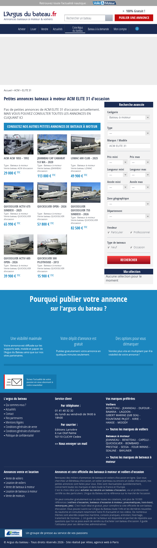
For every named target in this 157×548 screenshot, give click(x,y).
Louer (33, 29)
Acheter (21, 29)
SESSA (125, 447)
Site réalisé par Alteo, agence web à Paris (92, 542)
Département (114, 211)
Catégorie (112, 112)
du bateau (77, 28)
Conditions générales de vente (21, 426)
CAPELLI (144, 440)
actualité (112, 511)
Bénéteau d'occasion (80, 480)
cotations (116, 499)
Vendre (44, 29)
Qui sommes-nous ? (16, 405)
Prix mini (112, 157)
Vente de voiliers (14, 478)
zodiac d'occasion (137, 480)
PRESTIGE (112, 447)
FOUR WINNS (140, 447)
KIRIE (135, 419)
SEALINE (111, 450)
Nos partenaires (14, 418)
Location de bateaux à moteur (21, 491)
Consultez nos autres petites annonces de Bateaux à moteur (52, 126)
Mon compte (120, 29)
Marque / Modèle (117, 140)
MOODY (123, 422)
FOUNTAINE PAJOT (117, 419)
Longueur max (138, 169)
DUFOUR (144, 408)
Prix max (135, 157)
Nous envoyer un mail (73, 443)
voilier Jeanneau (104, 480)
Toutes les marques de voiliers (129, 429)
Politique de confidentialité (20, 435)
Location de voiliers (16, 482)
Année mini (114, 182)
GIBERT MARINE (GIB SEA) (122, 415)
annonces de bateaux (92, 477)
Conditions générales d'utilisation (23, 431)
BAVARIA (111, 411)
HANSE (110, 422)
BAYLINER (125, 450)
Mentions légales (15, 422)
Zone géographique (118, 198)
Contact (10, 413)
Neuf (114, 247)
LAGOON (125, 411)
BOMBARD (132, 443)
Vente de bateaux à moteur (20, 487)
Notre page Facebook (111, 11)
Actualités (57, 29)
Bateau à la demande (98, 29)
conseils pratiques (110, 514)
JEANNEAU (129, 408)
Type (109, 128)
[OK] (109, 18)
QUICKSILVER (114, 443)
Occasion (139, 247)
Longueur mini (115, 169)
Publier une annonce (134, 17)
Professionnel (142, 232)
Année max (136, 182)
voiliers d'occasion (116, 477)
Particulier (117, 232)
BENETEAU (112, 408)
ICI (21, 117)
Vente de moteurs (15, 495)
